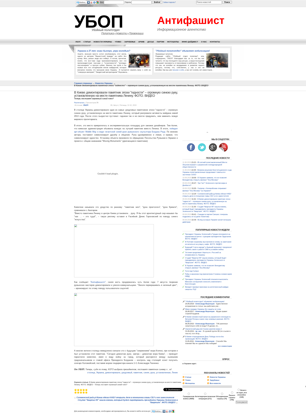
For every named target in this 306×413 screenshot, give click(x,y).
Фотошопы (173, 42)
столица (91, 372)
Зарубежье (129, 42)
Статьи (87, 42)
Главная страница (83, 83)
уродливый (126, 372)
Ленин (175, 372)
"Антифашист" (98, 282)
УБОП (98, 21)
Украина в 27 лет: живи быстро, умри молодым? (103, 51)
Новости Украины (103, 42)
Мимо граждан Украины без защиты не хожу (203, 309)
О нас (204, 42)
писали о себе (178, 70)
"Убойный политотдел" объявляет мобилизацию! (182, 51)
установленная (163, 372)
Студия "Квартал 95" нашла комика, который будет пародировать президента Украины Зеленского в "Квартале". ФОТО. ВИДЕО (204, 209)
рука (152, 372)
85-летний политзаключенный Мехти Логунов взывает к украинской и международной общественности (204, 164)
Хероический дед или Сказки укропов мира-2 (203, 329)
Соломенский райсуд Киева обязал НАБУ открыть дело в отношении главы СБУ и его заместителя (125, 397)
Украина (100, 372)
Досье (150, 42)
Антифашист (190, 20)
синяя (146, 372)
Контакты (215, 42)
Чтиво (118, 42)
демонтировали (112, 372)
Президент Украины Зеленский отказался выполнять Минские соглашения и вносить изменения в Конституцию (206, 281)
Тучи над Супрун (192, 271)
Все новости (215, 383)
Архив (141, 42)
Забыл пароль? (169, 2)
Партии (160, 42)
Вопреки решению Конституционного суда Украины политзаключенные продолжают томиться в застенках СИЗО (207, 172)
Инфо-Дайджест (190, 42)
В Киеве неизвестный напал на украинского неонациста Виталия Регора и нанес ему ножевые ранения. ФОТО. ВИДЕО (207, 319)
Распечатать (79, 103)
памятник (137, 372)
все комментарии (225, 346)
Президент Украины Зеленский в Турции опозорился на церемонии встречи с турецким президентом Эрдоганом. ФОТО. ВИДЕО (208, 236)
